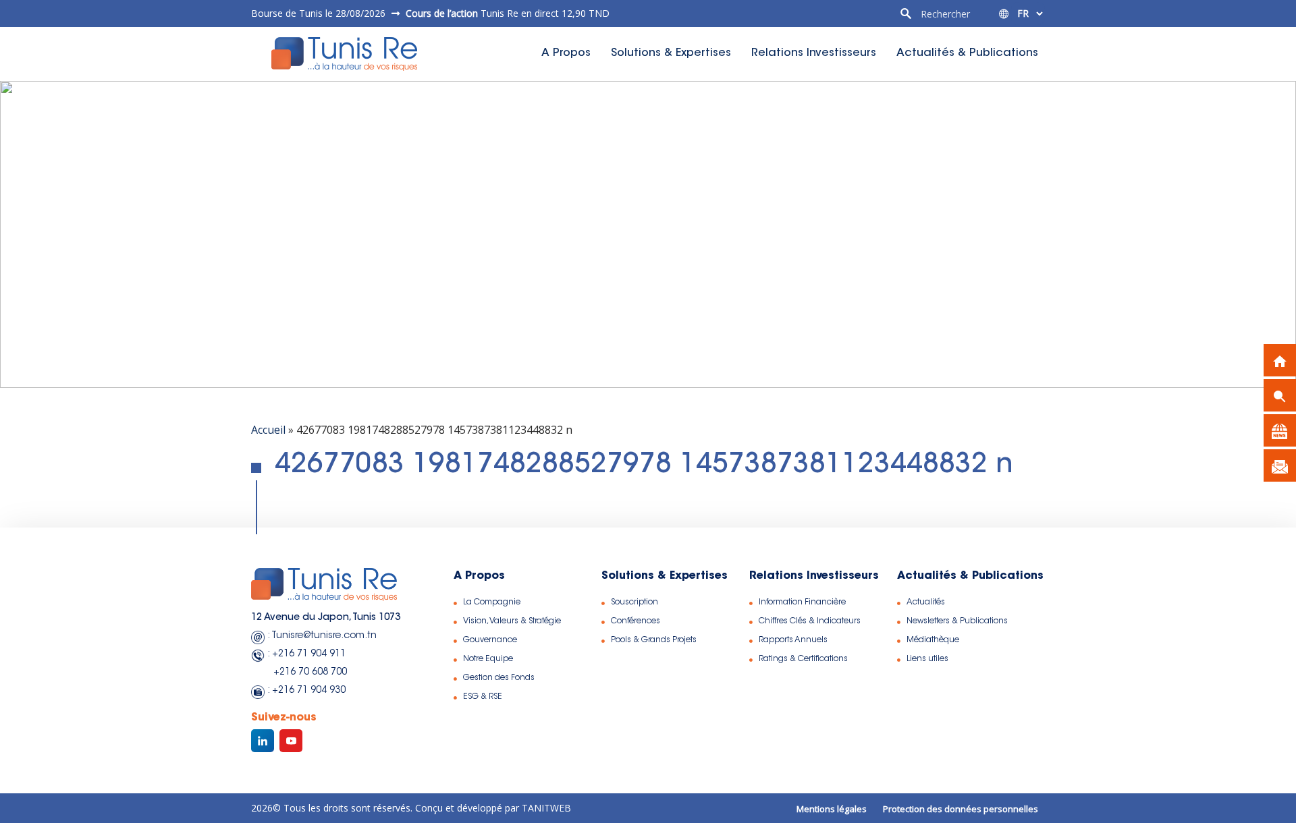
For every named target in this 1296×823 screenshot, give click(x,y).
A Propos (566, 53)
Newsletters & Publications (957, 621)
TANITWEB (545, 807)
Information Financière (802, 602)
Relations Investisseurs (813, 53)
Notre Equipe (488, 659)
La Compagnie (491, 602)
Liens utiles (927, 659)
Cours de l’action (442, 13)
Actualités (926, 602)
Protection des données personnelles (960, 809)
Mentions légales (831, 809)
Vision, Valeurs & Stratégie (512, 621)
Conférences (635, 621)
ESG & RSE (482, 697)
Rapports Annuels (793, 640)
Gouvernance (490, 640)
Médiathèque (933, 640)
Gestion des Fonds (499, 678)
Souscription (634, 602)
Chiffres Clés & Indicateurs (810, 621)
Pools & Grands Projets (654, 640)
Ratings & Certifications (803, 659)
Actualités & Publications (967, 53)
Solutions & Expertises (671, 53)
